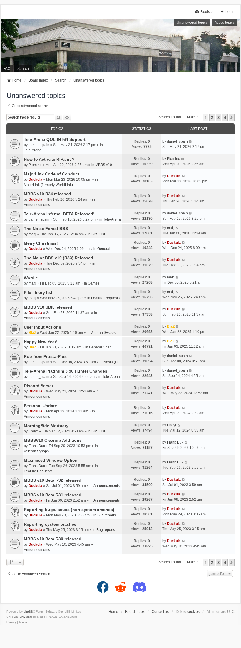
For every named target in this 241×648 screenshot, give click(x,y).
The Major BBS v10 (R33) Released (58, 258)
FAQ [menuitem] (7, 69)
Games (93, 283)
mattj (32, 234)
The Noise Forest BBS (46, 228)
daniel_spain (39, 145)
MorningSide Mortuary (46, 425)
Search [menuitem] (23, 69)
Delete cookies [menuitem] (188, 612)
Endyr (33, 431)
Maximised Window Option (51, 460)
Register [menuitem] (207, 12)
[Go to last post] (191, 141)
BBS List (98, 234)
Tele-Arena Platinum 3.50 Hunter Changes (65, 371)
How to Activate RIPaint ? (49, 159)
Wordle (31, 277)
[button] (232, 117)
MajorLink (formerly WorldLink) (48, 185)
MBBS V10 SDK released (48, 307)
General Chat (100, 347)
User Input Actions (42, 327)
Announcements (37, 205)
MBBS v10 (103, 165)
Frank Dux (37, 446)
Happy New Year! (41, 341)
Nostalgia (111, 362)
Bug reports (106, 515)
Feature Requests (105, 298)
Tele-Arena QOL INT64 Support (55, 139)
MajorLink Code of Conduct (51, 174)
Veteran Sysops (103, 333)
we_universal (23, 616)
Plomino (35, 165)
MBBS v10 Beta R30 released (52, 539)
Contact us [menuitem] (160, 612)
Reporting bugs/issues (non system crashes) (69, 509)
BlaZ (32, 333)
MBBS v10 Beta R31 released (52, 495)
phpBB (28, 611)
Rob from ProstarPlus (45, 356)
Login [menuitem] (230, 12)
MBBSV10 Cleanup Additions (53, 440)
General (103, 249)
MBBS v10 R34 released (47, 194)
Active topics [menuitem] (225, 23)
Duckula (35, 179)
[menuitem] (11, 622)
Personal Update (40, 405)
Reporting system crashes (50, 524)
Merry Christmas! (41, 243)
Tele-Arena (32, 150)
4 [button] (225, 117)
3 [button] (218, 117)
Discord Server (38, 385)
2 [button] (212, 117)
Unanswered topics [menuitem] (192, 23)
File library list (38, 292)
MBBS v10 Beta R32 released (52, 480)
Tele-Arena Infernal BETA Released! (59, 214)
